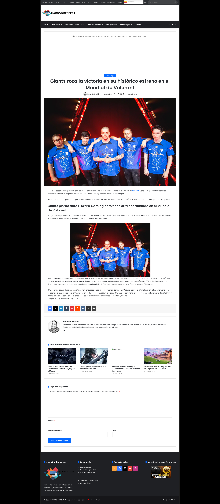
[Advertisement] (110, 56)
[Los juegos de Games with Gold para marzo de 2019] (94, 356)
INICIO (46, 25)
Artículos (78, 25)
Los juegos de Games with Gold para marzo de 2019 (93, 367)
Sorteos (138, 25)
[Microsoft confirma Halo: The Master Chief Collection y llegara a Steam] (62, 356)
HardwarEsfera (95, 500)
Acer (83, 2)
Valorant (135, 191)
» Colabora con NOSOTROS (88, 480)
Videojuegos (125, 25)
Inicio (76, 36)
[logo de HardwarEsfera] (59, 13)
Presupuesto (111, 25)
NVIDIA (71, 2)
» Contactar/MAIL (84, 483)
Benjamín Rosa (92, 94)
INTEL (65, 2)
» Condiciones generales (87, 470)
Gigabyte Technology (107, 2)
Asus (89, 2)
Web (114, 430)
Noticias (82, 36)
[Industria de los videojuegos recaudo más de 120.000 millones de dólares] (126, 356)
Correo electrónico (55, 430)
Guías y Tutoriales (94, 25)
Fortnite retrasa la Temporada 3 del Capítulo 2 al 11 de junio (157, 367)
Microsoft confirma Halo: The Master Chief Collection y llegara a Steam (61, 368)
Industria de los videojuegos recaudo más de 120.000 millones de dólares (126, 368)
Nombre (51, 420)
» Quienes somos (84, 467)
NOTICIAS (56, 25)
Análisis (68, 25)
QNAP (96, 2)
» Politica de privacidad (86, 472)
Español (130, 2)
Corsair (119, 2)
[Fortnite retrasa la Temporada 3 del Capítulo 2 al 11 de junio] (158, 356)
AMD (78, 2)
